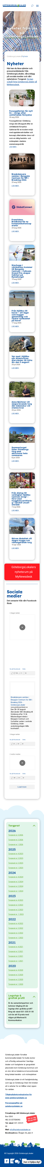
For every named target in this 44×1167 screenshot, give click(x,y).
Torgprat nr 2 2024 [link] (15, 886)
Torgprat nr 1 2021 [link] (15, 961)
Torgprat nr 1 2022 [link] (15, 938)
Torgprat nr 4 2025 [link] (15, 854)
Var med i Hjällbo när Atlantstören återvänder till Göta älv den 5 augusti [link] (22, 359)
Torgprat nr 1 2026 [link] (15, 844)
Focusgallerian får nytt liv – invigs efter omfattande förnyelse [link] (21, 113)
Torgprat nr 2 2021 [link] (15, 956)
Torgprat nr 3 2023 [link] (15, 905)
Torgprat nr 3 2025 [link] (15, 858)
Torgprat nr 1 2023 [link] (16, 914)
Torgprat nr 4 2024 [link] (15, 877)
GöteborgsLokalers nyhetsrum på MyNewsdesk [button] (23, 572)
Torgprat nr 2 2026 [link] (15, 840)
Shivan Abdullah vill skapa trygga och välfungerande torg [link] (22, 540)
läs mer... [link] (13, 147)
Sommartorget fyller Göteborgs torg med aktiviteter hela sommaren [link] (20, 451)
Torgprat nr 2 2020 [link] (15, 979)
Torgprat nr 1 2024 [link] (15, 891)
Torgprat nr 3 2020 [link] (15, 975)
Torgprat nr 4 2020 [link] (15, 970)
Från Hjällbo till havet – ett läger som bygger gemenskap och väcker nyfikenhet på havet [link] (21, 316)
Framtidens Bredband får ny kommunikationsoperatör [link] (21, 222)
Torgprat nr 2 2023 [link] (15, 910)
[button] (37, 6)
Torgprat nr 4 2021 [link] (15, 947)
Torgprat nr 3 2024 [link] (15, 882)
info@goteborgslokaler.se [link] (20, 1130)
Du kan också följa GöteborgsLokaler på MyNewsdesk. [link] (22, 82)
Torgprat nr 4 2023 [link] (15, 900)
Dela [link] (23, 669)
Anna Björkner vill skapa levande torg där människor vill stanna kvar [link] (22, 405)
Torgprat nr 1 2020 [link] (15, 984)
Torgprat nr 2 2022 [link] (15, 933)
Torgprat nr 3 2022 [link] (15, 928)
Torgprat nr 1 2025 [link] (15, 868)
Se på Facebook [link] (15, 669)
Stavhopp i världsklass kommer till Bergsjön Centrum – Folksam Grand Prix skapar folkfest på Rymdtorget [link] (22, 271)
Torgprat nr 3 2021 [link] (15, 951)
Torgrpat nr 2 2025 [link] (15, 863)
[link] (14, 5)
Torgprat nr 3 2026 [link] (15, 835)
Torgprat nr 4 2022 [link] (15, 923)
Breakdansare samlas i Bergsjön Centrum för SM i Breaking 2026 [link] (21, 177)
